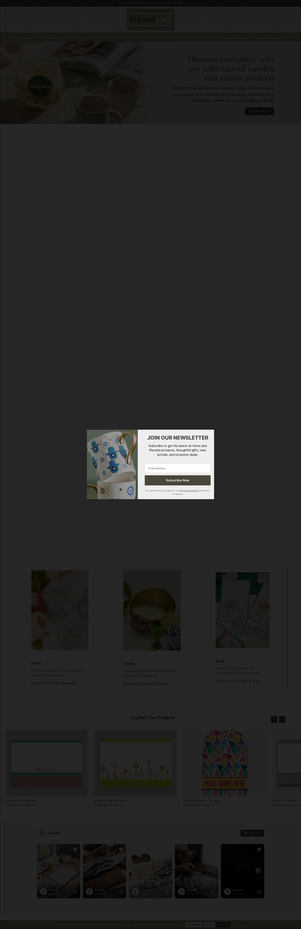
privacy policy (189, 490)
